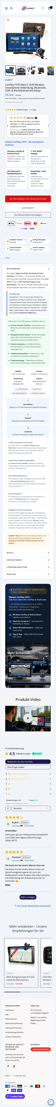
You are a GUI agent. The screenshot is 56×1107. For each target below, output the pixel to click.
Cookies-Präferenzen (13, 1037)
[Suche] (11, 8)
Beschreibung (13, 269)
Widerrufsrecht (11, 1019)
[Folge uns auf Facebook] (8, 1066)
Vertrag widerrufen (41, 1049)
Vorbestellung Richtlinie (14, 1032)
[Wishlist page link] (42, 8)
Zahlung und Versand (13, 1028)
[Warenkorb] (49, 8)
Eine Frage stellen (16, 767)
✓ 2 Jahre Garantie (21, 389)
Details (10, 553)
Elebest (9, 80)
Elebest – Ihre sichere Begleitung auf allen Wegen (39, 1020)
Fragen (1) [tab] (33, 800)
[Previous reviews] (7, 125)
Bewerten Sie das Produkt (20, 761)
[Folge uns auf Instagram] (14, 1066)
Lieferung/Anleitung (17, 567)
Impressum (9, 1010)
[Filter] (8, 808)
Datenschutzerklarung (13, 1023)
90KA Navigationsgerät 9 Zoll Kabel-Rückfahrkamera (20, 978)
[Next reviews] (48, 125)
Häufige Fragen (14, 560)
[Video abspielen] (28, 718)
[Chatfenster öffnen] (51, 1102)
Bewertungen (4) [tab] (13, 800)
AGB (6, 1014)
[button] (10, 109)
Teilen (7, 258)
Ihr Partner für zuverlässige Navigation (40, 1011)
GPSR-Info (11, 574)
